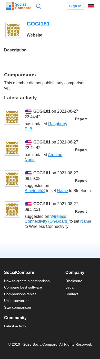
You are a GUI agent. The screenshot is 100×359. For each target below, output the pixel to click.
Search (38, 6)
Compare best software (23, 287)
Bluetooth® (35, 191)
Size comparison (17, 307)
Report (81, 119)
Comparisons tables (20, 294)
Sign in (75, 6)
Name (62, 191)
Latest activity (15, 326)
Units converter (16, 301)
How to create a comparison (27, 281)
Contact (71, 294)
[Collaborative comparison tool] (19, 6)
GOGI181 (42, 111)
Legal (69, 287)
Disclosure (73, 281)
